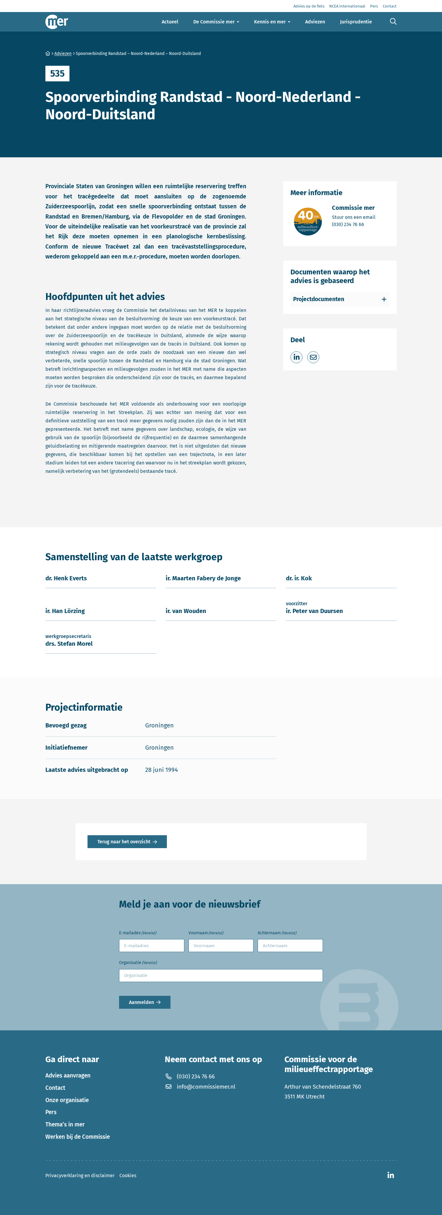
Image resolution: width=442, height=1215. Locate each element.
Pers (51, 1112)
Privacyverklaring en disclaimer (80, 1175)
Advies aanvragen (68, 1075)
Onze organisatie (67, 1100)
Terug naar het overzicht (123, 842)
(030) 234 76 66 (354, 224)
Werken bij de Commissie (77, 1136)
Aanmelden (141, 1002)
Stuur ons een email (354, 217)
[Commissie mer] (56, 21)
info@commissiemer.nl (206, 1086)
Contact (55, 1087)
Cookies (127, 1175)
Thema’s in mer (65, 1124)
